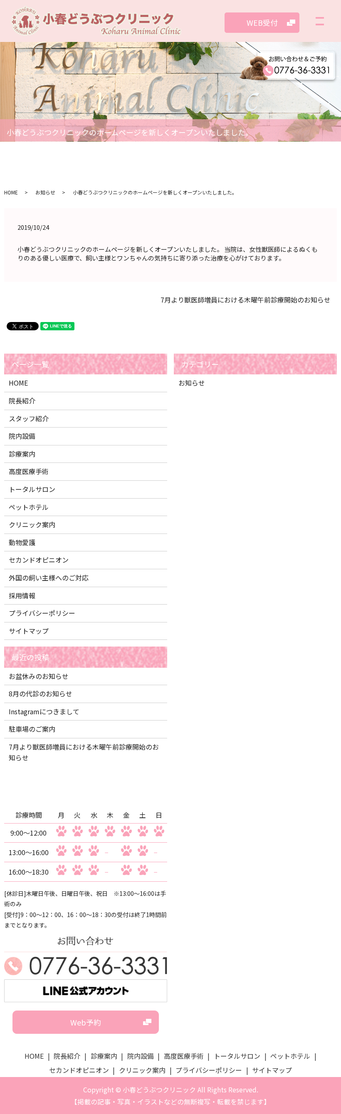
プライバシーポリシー (42, 613)
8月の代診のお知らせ (40, 693)
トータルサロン (32, 489)
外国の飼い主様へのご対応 (49, 578)
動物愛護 (22, 542)
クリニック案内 (32, 524)
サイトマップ (29, 631)
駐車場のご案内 (32, 729)
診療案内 (22, 454)
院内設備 (22, 436)
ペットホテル (29, 507)
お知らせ (45, 192)
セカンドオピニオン (39, 560)
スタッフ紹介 (29, 418)
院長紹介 (22, 401)
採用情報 (22, 595)
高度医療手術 (29, 471)
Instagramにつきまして (44, 711)
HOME (11, 192)
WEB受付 (262, 22)
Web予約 (85, 1022)
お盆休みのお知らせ (39, 676)
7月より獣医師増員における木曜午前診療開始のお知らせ (246, 299)
